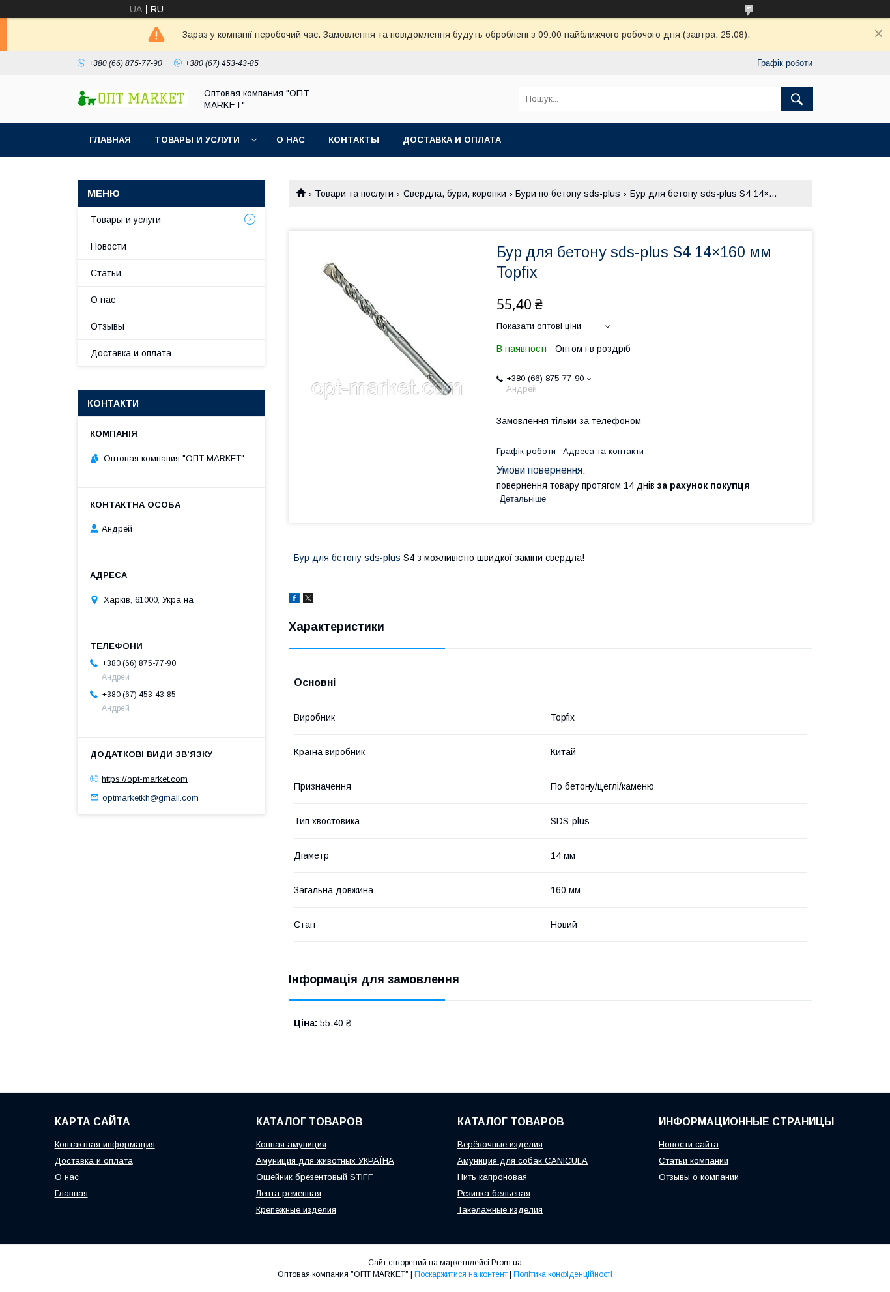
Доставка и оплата (452, 140)
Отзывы (107, 326)
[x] (308, 600)
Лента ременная (288, 1193)
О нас (290, 140)
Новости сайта (689, 1144)
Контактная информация (105, 1144)
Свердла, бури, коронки (454, 193)
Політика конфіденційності (562, 1274)
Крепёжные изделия (296, 1209)
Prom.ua (506, 1262)
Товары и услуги (197, 140)
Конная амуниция (291, 1144)
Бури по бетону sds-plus (567, 193)
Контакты (353, 140)
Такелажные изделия (500, 1209)
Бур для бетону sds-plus (347, 558)
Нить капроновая (492, 1177)
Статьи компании (693, 1161)
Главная (110, 140)
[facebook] (294, 600)
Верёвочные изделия (500, 1144)
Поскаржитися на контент (461, 1274)
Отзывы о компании (699, 1177)
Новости (108, 246)
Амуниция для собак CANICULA (522, 1161)
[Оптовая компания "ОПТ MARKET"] (133, 103)
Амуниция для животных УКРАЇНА (325, 1161)
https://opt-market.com (145, 779)
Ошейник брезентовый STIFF (314, 1177)
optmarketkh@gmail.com (150, 797)
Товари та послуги (354, 193)
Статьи (106, 273)
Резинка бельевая (493, 1193)
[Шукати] (797, 99)
